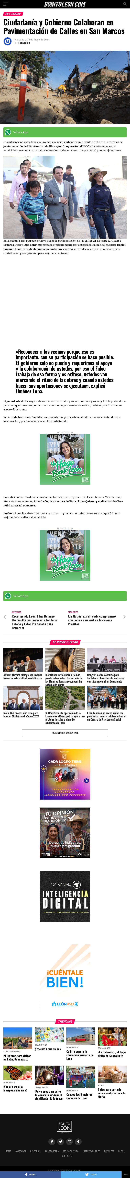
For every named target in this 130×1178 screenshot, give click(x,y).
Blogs (121, 1151)
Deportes (109, 1151)
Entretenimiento (91, 1151)
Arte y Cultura (70, 1151)
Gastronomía (52, 1151)
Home (8, 1151)
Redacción (24, 42)
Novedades (20, 1151)
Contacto (66, 1156)
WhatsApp (20, 132)
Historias (35, 1151)
